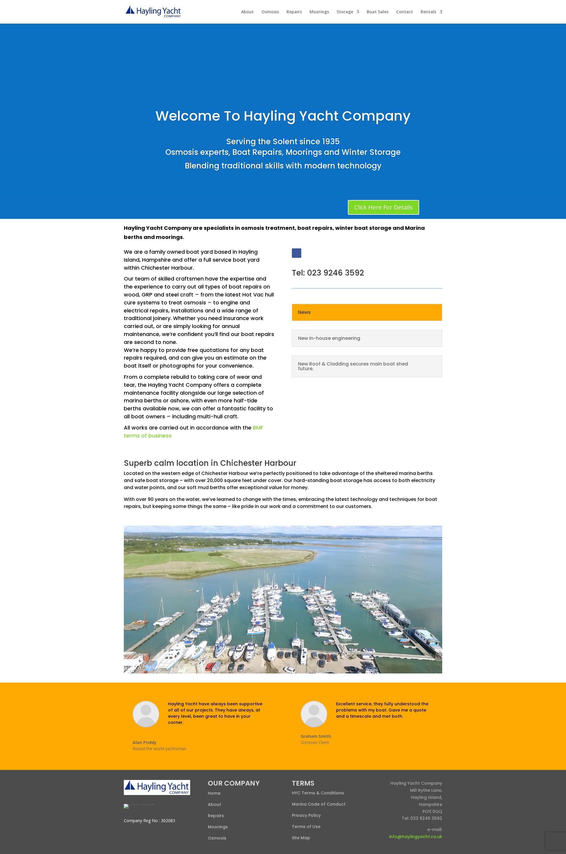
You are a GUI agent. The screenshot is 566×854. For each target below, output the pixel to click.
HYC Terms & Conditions (318, 793)
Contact (404, 12)
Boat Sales (378, 12)
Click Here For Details (383, 207)
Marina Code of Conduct (318, 804)
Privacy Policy (306, 815)
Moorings (319, 12)
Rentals (428, 12)
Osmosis (270, 12)
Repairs (294, 12)
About (247, 12)
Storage (345, 12)
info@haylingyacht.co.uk (415, 837)
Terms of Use (306, 827)
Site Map (301, 838)
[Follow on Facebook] (296, 253)
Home (214, 793)
